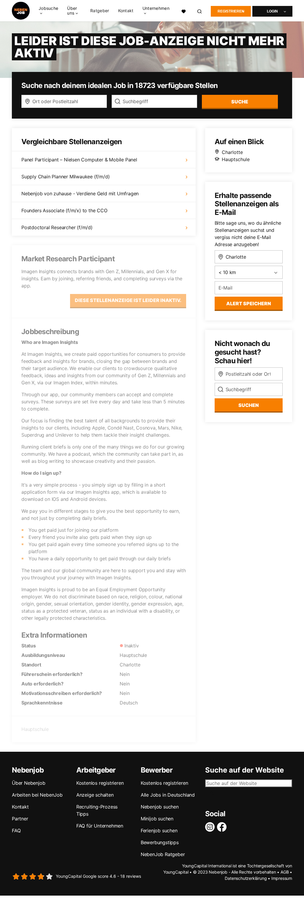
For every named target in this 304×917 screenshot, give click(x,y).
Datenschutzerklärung (246, 878)
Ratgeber (99, 10)
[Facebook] (223, 827)
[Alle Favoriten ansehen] (183, 10)
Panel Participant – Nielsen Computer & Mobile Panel (79, 160)
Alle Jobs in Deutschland (168, 795)
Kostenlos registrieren (100, 783)
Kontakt (126, 10)
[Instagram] (211, 827)
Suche (239, 102)
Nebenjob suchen (160, 807)
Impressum (281, 878)
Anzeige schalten (95, 795)
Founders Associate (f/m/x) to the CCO (64, 210)
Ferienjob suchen (159, 830)
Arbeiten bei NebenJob (37, 795)
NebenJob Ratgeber (163, 854)
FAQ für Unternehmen (99, 826)
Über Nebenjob (28, 783)
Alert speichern (248, 303)
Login (272, 11)
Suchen (248, 405)
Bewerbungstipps (160, 842)
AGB (285, 871)
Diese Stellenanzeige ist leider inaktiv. (128, 300)
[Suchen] (200, 10)
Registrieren (231, 11)
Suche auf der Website (244, 770)
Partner (20, 819)
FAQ (16, 830)
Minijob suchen (157, 819)
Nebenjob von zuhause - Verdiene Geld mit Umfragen (80, 193)
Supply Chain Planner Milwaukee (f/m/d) (65, 177)
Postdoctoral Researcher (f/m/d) (57, 227)
